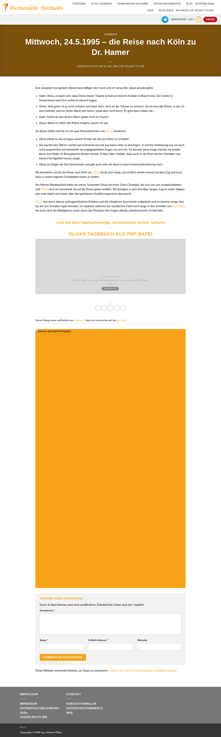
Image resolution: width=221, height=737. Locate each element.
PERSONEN (79, 3)
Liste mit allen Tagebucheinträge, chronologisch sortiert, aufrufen (110, 222)
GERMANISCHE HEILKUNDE (132, 3)
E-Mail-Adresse (98, 640)
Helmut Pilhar (134, 66)
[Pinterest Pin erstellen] (117, 308)
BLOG (189, 3)
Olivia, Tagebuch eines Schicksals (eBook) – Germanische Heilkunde (110, 279)
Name (44, 640)
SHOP (150, 10)
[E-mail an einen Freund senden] (110, 308)
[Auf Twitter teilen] (104, 308)
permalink (122, 320)
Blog (23, 727)
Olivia (109, 131)
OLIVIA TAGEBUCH (101, 3)
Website (142, 640)
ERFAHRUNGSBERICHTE (167, 3)
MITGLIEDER (166, 10)
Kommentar (47, 610)
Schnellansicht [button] (110, 288)
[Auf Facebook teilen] (98, 308)
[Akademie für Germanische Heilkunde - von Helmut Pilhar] (33, 7)
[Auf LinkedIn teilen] (123, 308)
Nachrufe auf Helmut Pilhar (194, 10)
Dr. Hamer (178, 206)
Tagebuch (110, 34)
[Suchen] (217, 10)
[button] (186, 19)
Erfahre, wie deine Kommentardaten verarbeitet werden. (143, 670)
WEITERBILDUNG (204, 3)
